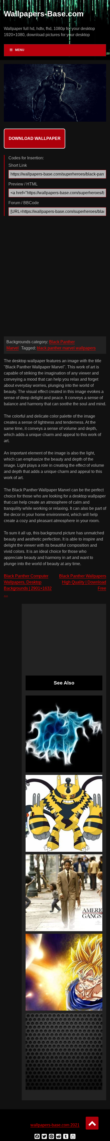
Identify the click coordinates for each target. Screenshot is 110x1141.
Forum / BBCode (23, 203)
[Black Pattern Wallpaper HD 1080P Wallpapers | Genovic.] (64, 1051)
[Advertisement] (55, 277)
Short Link (17, 165)
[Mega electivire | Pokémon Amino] (64, 813)
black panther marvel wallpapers (66, 348)
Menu (19, 50)
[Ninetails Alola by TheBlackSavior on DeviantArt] (64, 734)
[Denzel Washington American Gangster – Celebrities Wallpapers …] (64, 892)
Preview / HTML (23, 184)
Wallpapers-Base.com (44, 13)
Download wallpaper (35, 138)
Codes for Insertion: (26, 158)
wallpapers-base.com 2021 (55, 1125)
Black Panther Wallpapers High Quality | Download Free (82, 582)
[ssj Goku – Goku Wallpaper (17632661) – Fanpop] (64, 972)
